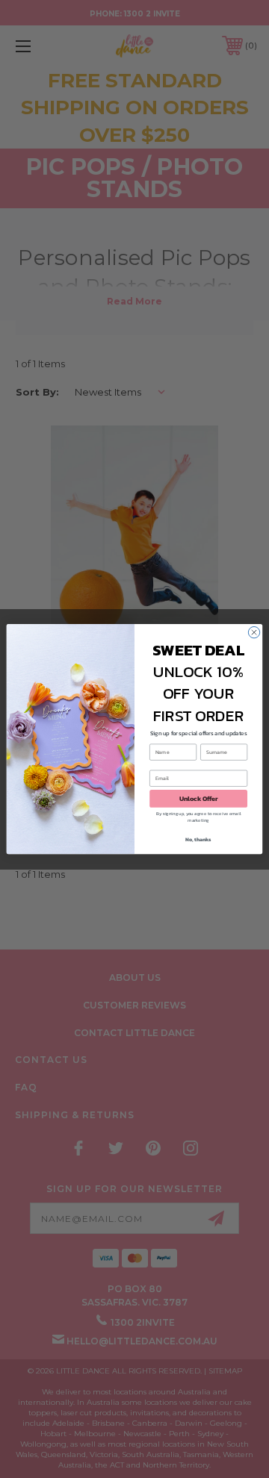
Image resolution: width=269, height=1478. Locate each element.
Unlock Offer (198, 798)
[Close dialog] (253, 631)
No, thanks (198, 840)
